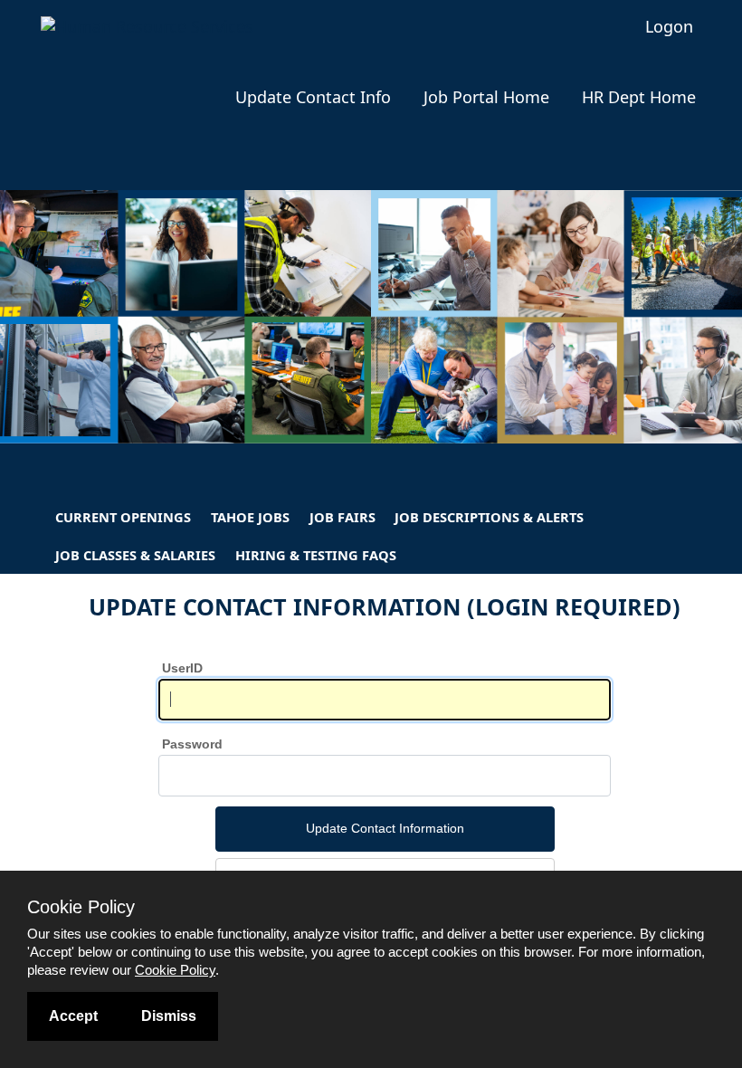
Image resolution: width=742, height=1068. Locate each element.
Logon (669, 26)
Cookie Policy (175, 970)
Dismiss (168, 1016)
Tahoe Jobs (250, 517)
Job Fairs (342, 517)
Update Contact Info (313, 97)
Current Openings (123, 517)
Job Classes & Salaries (135, 555)
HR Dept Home (639, 97)
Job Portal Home (486, 97)
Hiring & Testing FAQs (315, 555)
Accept (73, 1016)
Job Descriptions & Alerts (489, 517)
